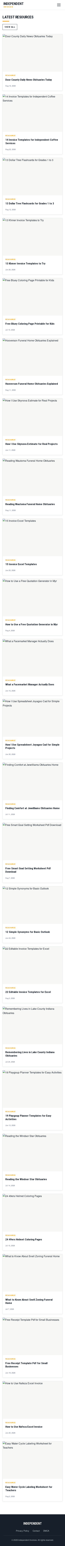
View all (10, 27)
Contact (36, 1530)
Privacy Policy (22, 1530)
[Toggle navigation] (59, 5)
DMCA (46, 1530)
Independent (32, 1523)
